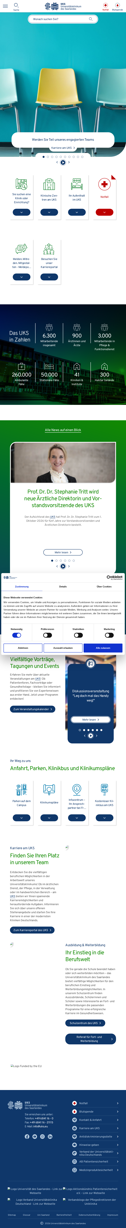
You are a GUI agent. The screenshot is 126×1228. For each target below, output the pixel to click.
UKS (52, 520)
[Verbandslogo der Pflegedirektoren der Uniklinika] (90, 1205)
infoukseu (40, 1130)
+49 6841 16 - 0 (44, 1122)
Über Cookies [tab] (104, 586)
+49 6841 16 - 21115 (41, 1126)
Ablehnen (23, 648)
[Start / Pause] (63, 162)
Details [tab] (63, 586)
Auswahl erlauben (63, 648)
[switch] (47, 635)
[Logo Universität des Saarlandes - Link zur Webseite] (35, 1195)
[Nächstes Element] (69, 162)
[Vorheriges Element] (57, 162)
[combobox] (63, 19)
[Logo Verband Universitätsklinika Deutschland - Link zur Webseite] (35, 1205)
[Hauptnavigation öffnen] (5, 6)
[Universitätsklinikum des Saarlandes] (63, 6)
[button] (44, 157)
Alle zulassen (103, 648)
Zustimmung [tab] (22, 586)
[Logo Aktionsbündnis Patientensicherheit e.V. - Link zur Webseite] (90, 1195)
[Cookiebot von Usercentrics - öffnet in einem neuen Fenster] (109, 577)
